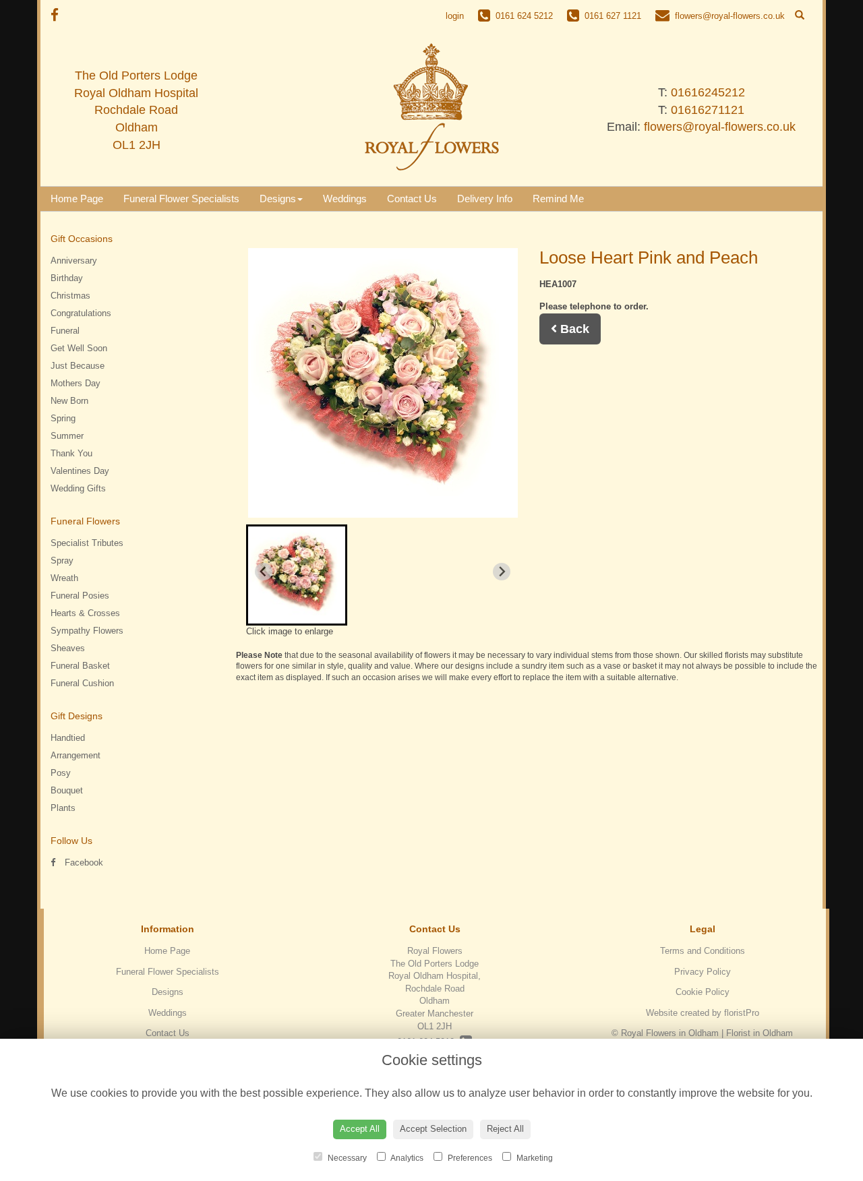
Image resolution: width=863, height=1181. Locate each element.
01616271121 (707, 110)
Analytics (406, 1158)
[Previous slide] (263, 571)
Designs (278, 198)
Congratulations (81, 313)
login (455, 16)
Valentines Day (80, 471)
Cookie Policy (703, 992)
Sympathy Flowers (87, 631)
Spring (63, 418)
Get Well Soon (79, 348)
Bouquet (67, 790)
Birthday (67, 278)
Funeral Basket (80, 666)
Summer (67, 436)
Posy (61, 773)
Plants (63, 808)
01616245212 (708, 92)
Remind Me (558, 198)
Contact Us (412, 198)
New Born (69, 401)
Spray (62, 560)
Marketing (533, 1158)
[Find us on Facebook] (59, 15)
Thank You (71, 453)
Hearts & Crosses (85, 613)
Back (573, 329)
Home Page (77, 198)
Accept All (360, 1129)
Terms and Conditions (702, 951)
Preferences (469, 1158)
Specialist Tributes (87, 543)
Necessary (346, 1158)
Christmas (70, 296)
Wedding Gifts (78, 488)
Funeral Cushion (82, 683)
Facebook (82, 862)
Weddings (345, 198)
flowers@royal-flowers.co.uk (720, 126)
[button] (296, 575)
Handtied (68, 738)
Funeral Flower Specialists (181, 198)
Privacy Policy (702, 972)
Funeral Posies (80, 595)
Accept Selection (433, 1129)
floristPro (741, 1013)
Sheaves (68, 648)
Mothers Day (75, 383)
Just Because (78, 366)
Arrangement (75, 755)
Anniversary (74, 260)
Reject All (505, 1129)
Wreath (64, 578)
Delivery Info (484, 198)
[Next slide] (501, 571)
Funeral (65, 331)
